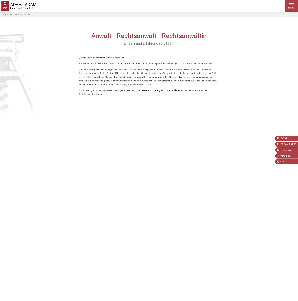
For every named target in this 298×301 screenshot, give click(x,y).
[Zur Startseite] (18, 10)
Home (9, 14)
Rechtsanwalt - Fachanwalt (22, 14)
